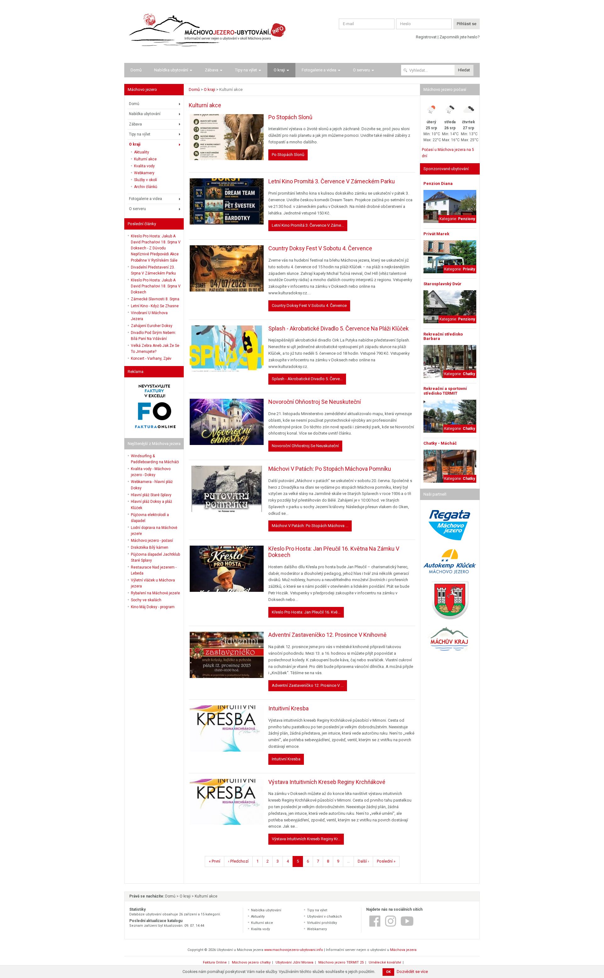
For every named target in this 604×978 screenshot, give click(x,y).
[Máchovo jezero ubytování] (205, 31)
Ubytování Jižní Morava (294, 962)
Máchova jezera (403, 950)
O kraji (279, 70)
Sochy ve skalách (146, 600)
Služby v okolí (145, 180)
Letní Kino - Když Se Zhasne (155, 306)
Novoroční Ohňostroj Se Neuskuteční (314, 401)
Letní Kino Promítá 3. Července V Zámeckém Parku (331, 181)
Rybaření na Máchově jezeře (155, 593)
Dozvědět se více (412, 971)
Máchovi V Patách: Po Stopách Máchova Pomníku (329, 468)
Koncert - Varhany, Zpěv (151, 358)
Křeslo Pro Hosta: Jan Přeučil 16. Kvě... (306, 612)
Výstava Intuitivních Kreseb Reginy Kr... (306, 838)
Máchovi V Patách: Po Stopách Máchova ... (310, 525)
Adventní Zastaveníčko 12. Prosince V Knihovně (327, 634)
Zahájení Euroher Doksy (151, 326)
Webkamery (144, 173)
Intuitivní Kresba (288, 708)
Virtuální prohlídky (322, 923)
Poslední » (386, 861)
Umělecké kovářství (385, 962)
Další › (363, 861)
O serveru (361, 70)
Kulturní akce (145, 159)
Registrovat (426, 37)
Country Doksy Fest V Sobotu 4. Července (320, 248)
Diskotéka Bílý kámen (149, 547)
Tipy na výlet (246, 70)
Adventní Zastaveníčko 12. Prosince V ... (308, 685)
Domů (136, 70)
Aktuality (141, 152)
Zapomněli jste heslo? (459, 37)
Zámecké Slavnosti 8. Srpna (155, 299)
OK (388, 972)
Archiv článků (145, 187)
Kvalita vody (144, 166)
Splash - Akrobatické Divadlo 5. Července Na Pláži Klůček (338, 328)
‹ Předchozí (238, 861)
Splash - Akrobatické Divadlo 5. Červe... (307, 378)
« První (214, 861)
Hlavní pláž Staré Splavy (151, 495)
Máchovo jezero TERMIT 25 (341, 962)
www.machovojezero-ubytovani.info (293, 950)
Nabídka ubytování (171, 70)
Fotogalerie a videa (319, 70)
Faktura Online (215, 962)
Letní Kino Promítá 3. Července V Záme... (308, 225)
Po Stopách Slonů (290, 117)
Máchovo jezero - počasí (152, 540)
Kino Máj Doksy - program (153, 607)
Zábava (211, 70)
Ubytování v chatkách (324, 916)
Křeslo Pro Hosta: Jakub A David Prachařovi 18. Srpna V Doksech (156, 286)
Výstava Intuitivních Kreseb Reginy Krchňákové (326, 782)
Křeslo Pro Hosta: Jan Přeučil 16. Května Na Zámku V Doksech (333, 551)
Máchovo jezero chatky (251, 962)
